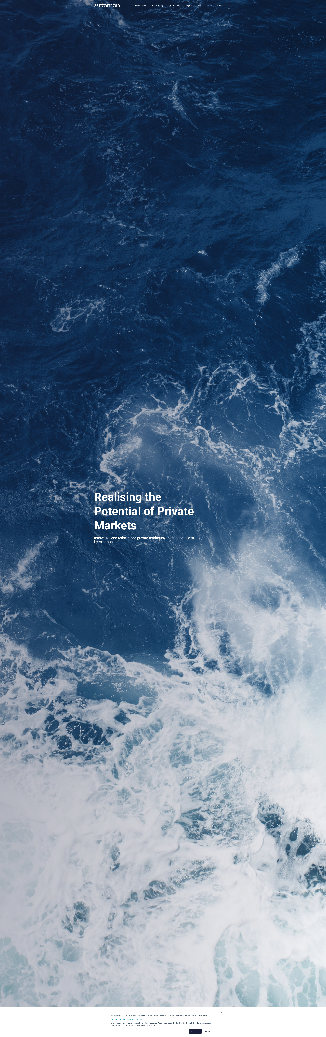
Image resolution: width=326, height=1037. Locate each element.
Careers (209, 5)
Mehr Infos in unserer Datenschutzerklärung (126, 1019)
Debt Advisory (174, 5)
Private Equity (157, 5)
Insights (188, 5)
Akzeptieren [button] (195, 1031)
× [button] (221, 1012)
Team (199, 5)
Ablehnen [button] (208, 1031)
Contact (220, 5)
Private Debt (140, 5)
